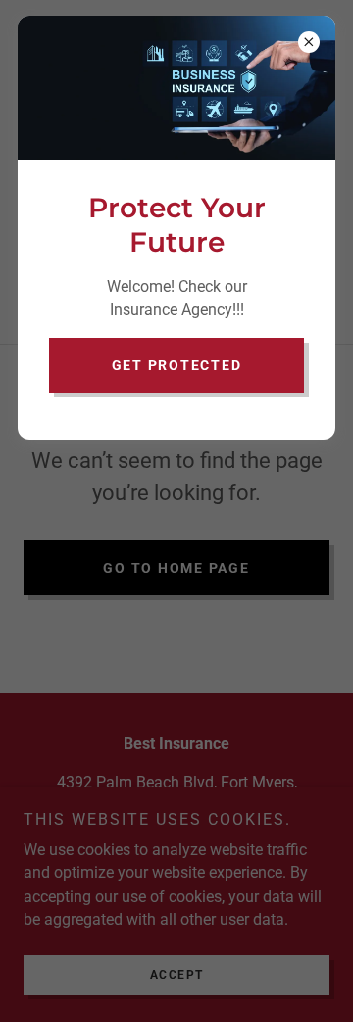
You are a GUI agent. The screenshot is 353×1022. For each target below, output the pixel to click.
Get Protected (177, 365)
